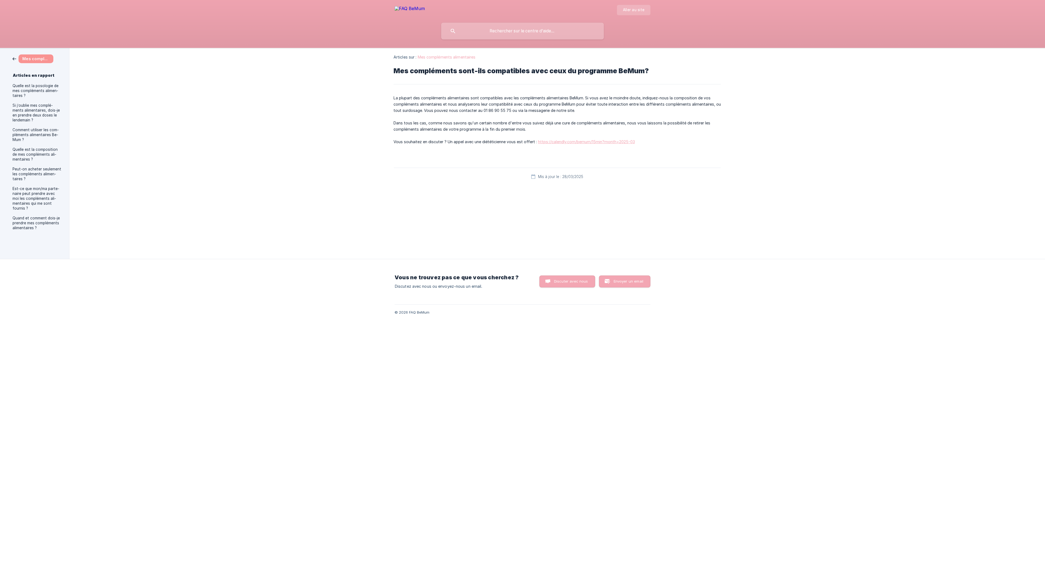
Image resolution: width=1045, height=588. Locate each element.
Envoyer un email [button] (628, 281)
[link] (33, 58)
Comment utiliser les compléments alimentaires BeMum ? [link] (36, 135)
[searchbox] (522, 31)
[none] (410, 9)
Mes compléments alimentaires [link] (447, 57)
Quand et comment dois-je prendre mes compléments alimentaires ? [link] (36, 223)
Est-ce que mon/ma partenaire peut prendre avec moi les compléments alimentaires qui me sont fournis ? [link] (36, 198)
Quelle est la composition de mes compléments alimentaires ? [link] (35, 154)
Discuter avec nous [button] (571, 281)
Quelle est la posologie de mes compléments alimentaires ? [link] (36, 91)
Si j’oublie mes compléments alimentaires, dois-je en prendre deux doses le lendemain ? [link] (36, 112)
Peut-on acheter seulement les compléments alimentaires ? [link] (37, 174)
